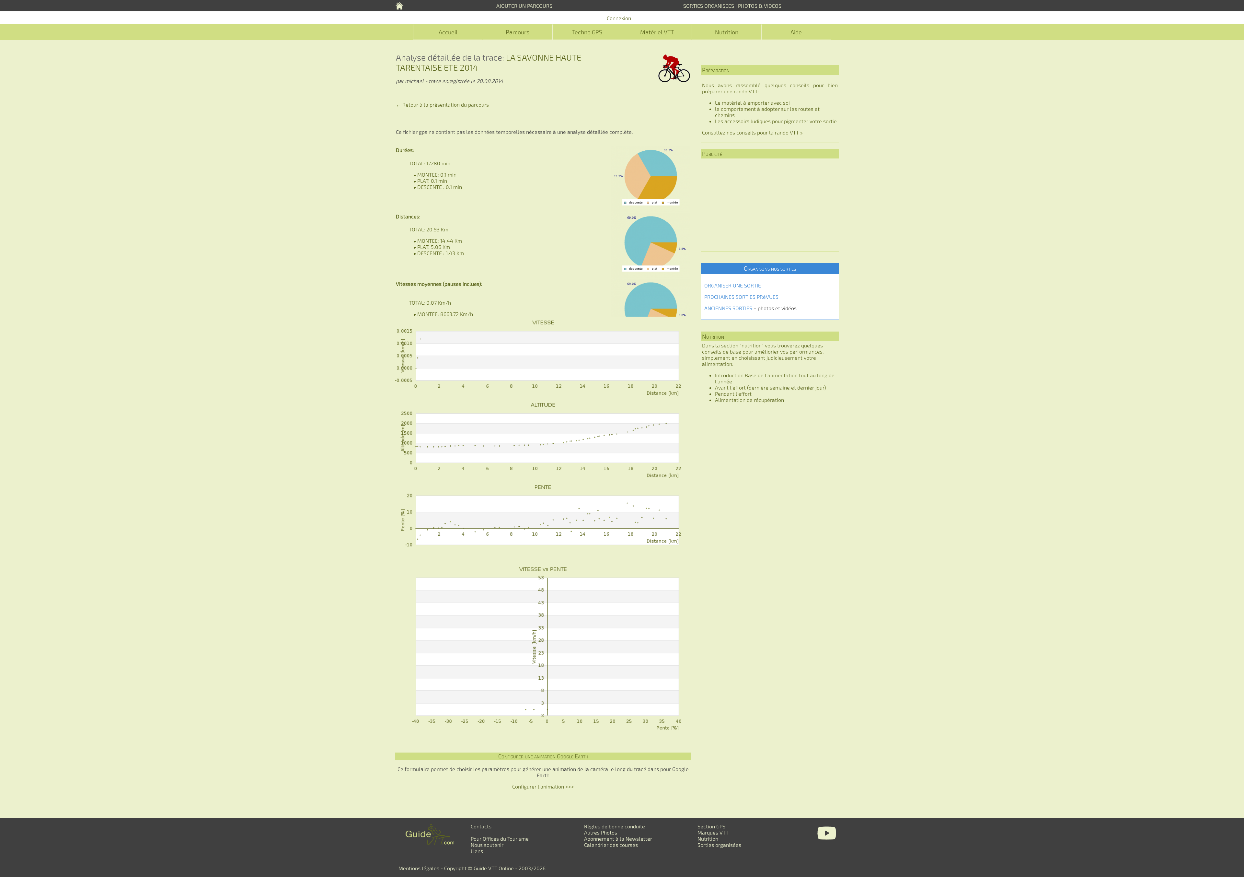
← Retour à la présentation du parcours (442, 104)
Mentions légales (418, 868)
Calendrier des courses (611, 845)
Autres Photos (600, 832)
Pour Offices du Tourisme (500, 839)
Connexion (619, 18)
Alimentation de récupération (749, 400)
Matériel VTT (657, 32)
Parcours (517, 32)
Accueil (448, 32)
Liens (477, 851)
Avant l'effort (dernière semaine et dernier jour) (770, 387)
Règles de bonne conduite (614, 826)
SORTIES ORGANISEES (708, 6)
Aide (796, 32)
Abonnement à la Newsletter (618, 839)
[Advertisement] (770, 204)
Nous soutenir (487, 845)
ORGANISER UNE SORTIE (732, 285)
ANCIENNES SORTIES (728, 308)
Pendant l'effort (733, 394)
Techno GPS (587, 32)
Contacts (481, 826)
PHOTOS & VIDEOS (759, 6)
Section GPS (711, 826)
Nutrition (726, 32)
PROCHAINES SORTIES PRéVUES (741, 297)
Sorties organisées (719, 845)
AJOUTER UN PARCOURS (524, 6)
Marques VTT (713, 832)
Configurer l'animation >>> (543, 786)
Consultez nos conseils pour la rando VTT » (752, 132)
